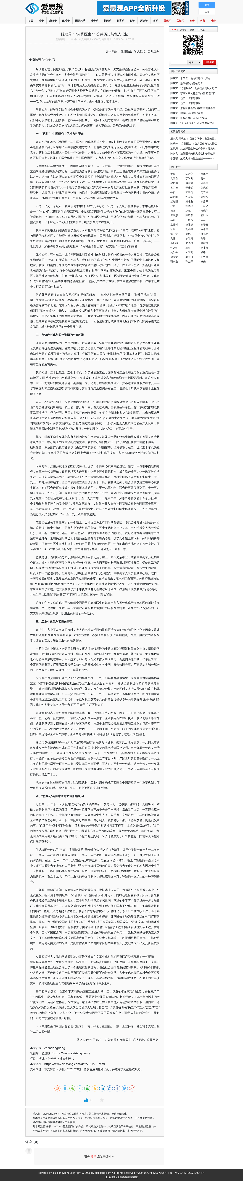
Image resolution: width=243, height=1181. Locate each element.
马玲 (172, 220)
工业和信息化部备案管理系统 (121, 1177)
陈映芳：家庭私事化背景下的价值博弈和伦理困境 (197, 93)
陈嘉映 (204, 183)
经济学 (53, 20)
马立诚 (204, 192)
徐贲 (172, 192)
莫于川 (189, 257)
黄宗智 (174, 187)
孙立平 (189, 261)
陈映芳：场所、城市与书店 (185, 98)
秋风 (172, 229)
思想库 (167, 20)
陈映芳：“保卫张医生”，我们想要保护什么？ (195, 123)
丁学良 (189, 178)
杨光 (203, 261)
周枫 (188, 233)
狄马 (203, 220)
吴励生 (174, 252)
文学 (132, 20)
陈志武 (204, 187)
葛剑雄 (174, 243)
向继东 (204, 196)
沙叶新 (189, 238)
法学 (41, 20)
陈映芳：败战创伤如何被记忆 (186, 83)
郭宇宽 (189, 192)
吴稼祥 (204, 243)
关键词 (180, 20)
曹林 (203, 178)
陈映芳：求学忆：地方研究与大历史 (190, 78)
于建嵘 (189, 187)
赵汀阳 (174, 201)
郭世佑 (204, 215)
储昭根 (189, 243)
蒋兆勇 (204, 233)
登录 (93, 1156)
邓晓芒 (204, 210)
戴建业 (189, 201)
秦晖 (172, 173)
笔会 (192, 20)
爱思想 (53, 9)
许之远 (174, 247)
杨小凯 (204, 247)
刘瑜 (203, 238)
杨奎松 (189, 206)
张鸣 (172, 206)
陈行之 (189, 173)
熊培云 (204, 224)
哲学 (155, 20)
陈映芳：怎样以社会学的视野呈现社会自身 (194, 108)
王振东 (189, 220)
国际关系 (80, 20)
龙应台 (174, 178)
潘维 (203, 252)
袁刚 (188, 247)
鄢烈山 (174, 183)
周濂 (172, 210)
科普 (202, 20)
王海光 (204, 206)
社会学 (94, 20)
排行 (213, 20)
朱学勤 (189, 252)
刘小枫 (189, 229)
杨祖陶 (174, 196)
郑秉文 (174, 257)
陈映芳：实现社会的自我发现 (186, 113)
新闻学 (107, 20)
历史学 (144, 20)
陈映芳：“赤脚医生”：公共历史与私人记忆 (193, 88)
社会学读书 (67, 1059)
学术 (42, 1059)
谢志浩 (174, 261)
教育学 (120, 20)
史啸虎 (189, 224)
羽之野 (204, 257)
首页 (30, 20)
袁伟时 (174, 224)
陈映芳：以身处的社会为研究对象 (189, 118)
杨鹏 (188, 210)
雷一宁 (174, 233)
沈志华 (189, 196)
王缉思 (174, 215)
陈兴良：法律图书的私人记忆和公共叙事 (192, 153)
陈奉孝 (189, 215)
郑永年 (204, 173)
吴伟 (172, 238)
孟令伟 (204, 229)
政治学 (66, 20)
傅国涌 (189, 183)
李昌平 (204, 201)
